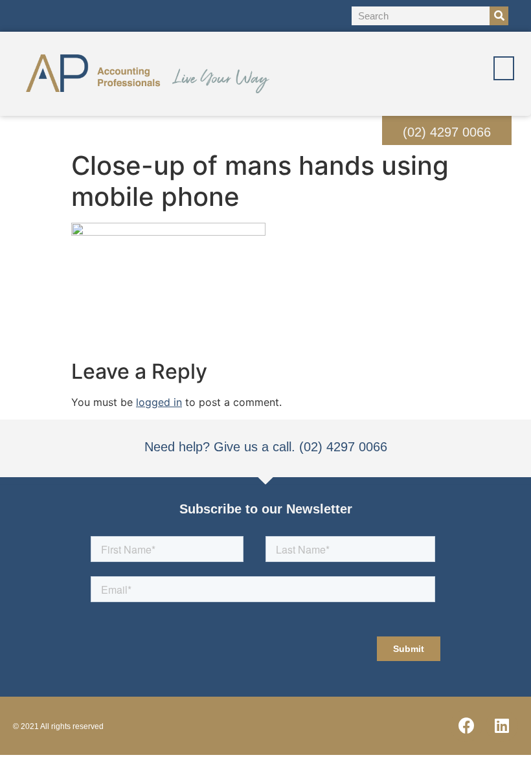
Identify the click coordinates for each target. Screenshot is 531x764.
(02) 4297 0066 (447, 132)
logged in (159, 402)
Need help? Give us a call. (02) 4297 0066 (265, 447)
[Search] (499, 15)
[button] (503, 68)
